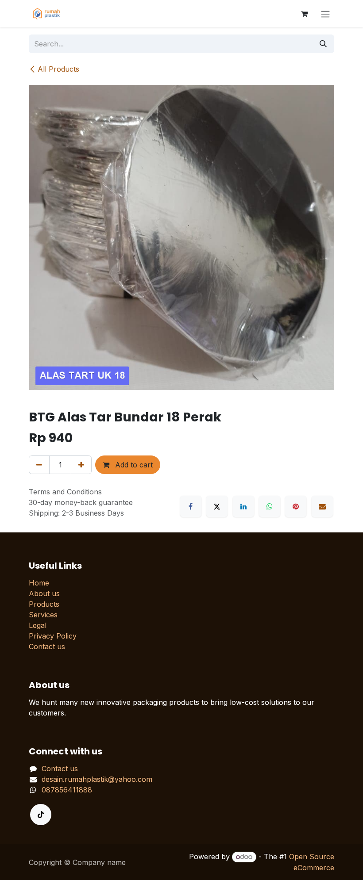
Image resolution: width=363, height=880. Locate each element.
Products (44, 604)
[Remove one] (39, 464)
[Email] (322, 506)
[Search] (323, 43)
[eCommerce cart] (304, 14)
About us (44, 593)
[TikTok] (40, 814)
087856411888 (67, 789)
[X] (217, 506)
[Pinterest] (295, 506)
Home (39, 582)
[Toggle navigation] (325, 13)
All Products (58, 69)
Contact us (47, 646)
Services (43, 614)
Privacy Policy (53, 635)
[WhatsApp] (269, 506)
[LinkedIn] (243, 506)
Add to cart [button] (133, 464)
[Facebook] (190, 506)
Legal (37, 625)
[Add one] (81, 464)
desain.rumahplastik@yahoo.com (97, 779)
